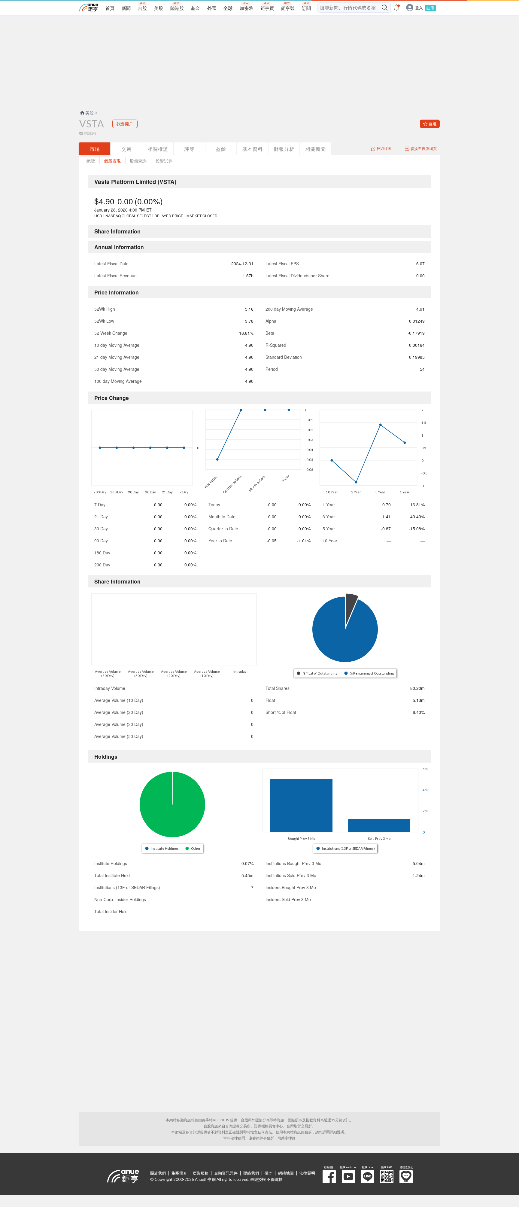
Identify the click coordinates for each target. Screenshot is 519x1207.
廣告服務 (200, 1173)
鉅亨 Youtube (348, 1176)
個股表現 (112, 160)
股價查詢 (138, 160)
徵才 (268, 1173)
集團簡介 (179, 1173)
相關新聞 (315, 149)
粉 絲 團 (329, 1176)
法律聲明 (307, 1173)
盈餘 (221, 149)
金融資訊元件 (226, 1173)
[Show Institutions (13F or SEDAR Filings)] (346, 848)
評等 (189, 149)
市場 (95, 149)
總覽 (90, 160)
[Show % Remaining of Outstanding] (369, 673)
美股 (89, 112)
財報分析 (284, 149)
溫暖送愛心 (406, 1176)
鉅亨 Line (367, 1176)
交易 (126, 149)
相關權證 (158, 149)
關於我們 (158, 1173)
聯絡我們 (251, 1173)
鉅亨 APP (386, 1176)
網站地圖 (286, 1173)
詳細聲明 (337, 1132)
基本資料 (252, 149)
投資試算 (164, 160)
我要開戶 (125, 123)
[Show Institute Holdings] (162, 848)
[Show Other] (193, 848)
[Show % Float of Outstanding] (317, 673)
